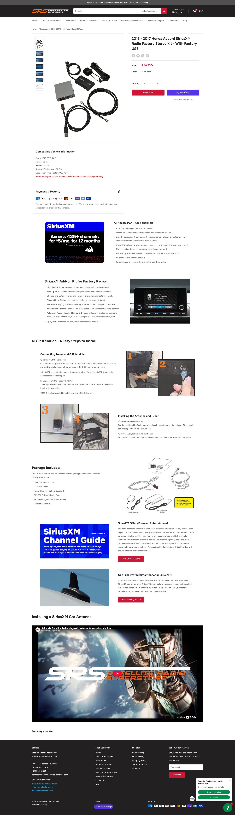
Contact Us (173, 20)
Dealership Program (155, 20)
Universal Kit (70, 20)
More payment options (183, 99)
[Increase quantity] (157, 83)
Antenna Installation (89, 20)
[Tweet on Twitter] (142, 55)
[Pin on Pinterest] (138, 55)
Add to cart (148, 92)
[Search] (164, 11)
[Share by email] (147, 55)
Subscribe (177, 774)
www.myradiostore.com (42, 787)
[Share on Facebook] (133, 55)
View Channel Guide (131, 559)
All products (43, 29)
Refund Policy (138, 752)
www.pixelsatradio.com (42, 790)
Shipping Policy (139, 760)
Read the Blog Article (131, 599)
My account (177, 12)
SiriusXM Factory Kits (50, 20)
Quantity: (136, 83)
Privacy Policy (138, 756)
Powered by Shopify (39, 805)
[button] (227, 807)
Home (34, 20)
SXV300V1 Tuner (109, 20)
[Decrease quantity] (144, 83)
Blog (185, 20)
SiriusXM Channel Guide (132, 20)
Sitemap (136, 768)
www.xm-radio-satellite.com (44, 783)
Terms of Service (139, 764)
